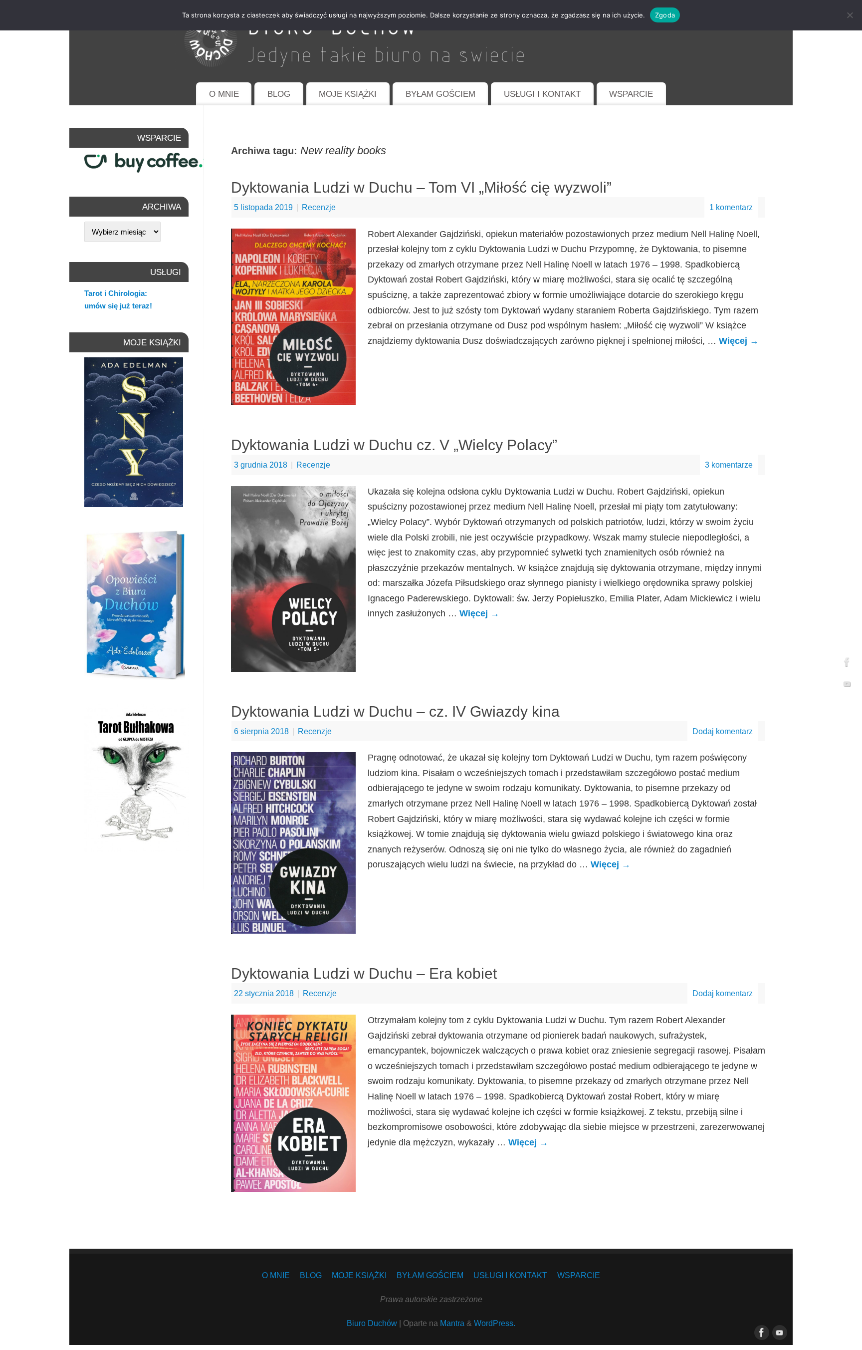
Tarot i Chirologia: (115, 293)
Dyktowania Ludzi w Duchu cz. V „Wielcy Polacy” (394, 445)
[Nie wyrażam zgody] (850, 15)
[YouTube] (847, 686)
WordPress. (494, 1323)
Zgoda (665, 15)
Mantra (452, 1323)
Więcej (739, 341)
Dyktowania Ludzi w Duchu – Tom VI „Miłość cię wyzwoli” (421, 187)
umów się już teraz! (118, 305)
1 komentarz (731, 207)
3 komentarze (729, 464)
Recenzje (319, 207)
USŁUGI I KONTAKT (542, 94)
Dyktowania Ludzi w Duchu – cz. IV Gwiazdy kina (395, 711)
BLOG (278, 94)
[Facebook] (847, 664)
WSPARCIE (631, 94)
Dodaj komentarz (722, 731)
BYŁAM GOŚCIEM (440, 94)
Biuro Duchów (372, 1323)
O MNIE (224, 94)
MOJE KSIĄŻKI (348, 94)
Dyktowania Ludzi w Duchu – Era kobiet (364, 973)
